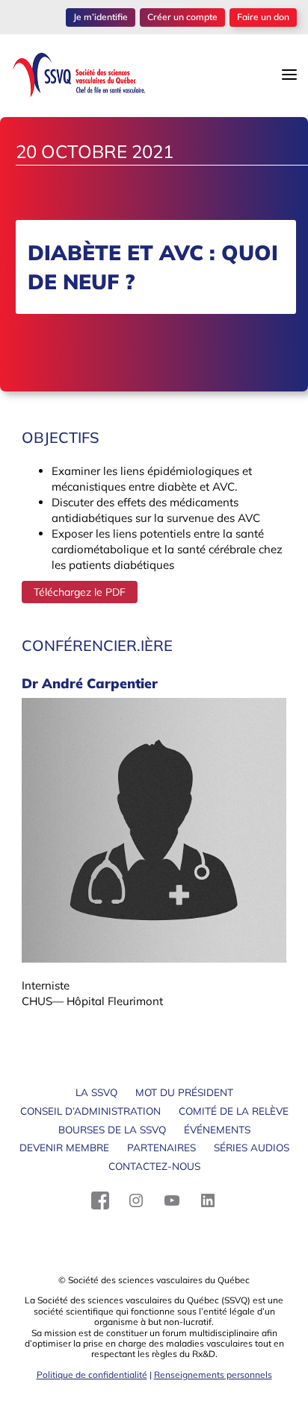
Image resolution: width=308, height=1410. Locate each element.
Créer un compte (182, 16)
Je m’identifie (100, 16)
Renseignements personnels (213, 1374)
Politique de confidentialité (92, 1374)
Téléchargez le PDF (80, 592)
